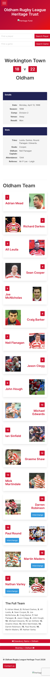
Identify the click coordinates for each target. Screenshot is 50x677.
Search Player (42, 36)
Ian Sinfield (13, 436)
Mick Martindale (13, 482)
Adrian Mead (14, 203)
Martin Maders (34, 559)
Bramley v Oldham (23, 648)
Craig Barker (36, 319)
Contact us (9, 666)
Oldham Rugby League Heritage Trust (25, 12)
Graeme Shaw (35, 459)
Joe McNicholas (13, 296)
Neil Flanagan (14, 342)
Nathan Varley (15, 584)
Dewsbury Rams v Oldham (26, 641)
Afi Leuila (11, 249)
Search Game (42, 44)
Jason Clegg (36, 366)
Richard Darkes (34, 226)
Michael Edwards (38, 412)
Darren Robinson (38, 506)
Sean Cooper (35, 272)
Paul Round (13, 533)
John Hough (14, 389)
